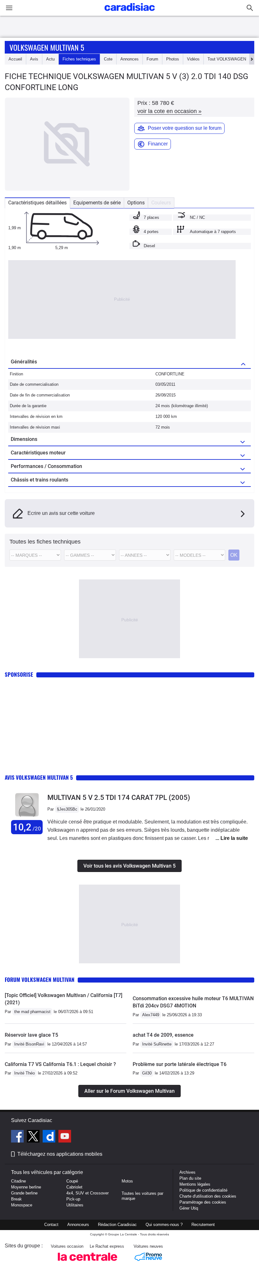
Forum (152, 59)
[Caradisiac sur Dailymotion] (50, 1137)
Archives (187, 1172)
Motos (127, 1181)
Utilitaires (74, 1205)
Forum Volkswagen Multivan (40, 979)
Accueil (15, 59)
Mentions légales (194, 1184)
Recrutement (203, 1224)
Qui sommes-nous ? (164, 1224)
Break (16, 1199)
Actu (50, 59)
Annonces (129, 59)
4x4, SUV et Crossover (87, 1193)
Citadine (18, 1181)
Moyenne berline (26, 1187)
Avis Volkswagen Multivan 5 (39, 777)
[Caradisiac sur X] (34, 1137)
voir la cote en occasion (169, 111)
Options (136, 203)
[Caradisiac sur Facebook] (18, 1137)
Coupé (72, 1181)
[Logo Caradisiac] (130, 12)
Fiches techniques (79, 59)
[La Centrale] (87, 1262)
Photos (172, 59)
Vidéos (193, 59)
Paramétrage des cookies (202, 1202)
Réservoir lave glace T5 (31, 1035)
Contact (51, 1224)
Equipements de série (97, 203)
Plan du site (190, 1178)
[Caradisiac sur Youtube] (64, 1137)
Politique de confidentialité (203, 1190)
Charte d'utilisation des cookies (207, 1196)
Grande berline (24, 1193)
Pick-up (73, 1199)
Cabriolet (74, 1187)
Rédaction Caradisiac (117, 1224)
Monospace (21, 1205)
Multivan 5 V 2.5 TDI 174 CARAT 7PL (118, 797)
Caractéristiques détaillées (37, 203)
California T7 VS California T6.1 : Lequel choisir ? (60, 1064)
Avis (34, 59)
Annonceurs (78, 1224)
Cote (108, 59)
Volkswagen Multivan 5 (46, 47)
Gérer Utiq (188, 1208)
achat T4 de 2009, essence (163, 1035)
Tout (227, 59)
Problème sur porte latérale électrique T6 (179, 1064)
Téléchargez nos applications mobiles (59, 1154)
